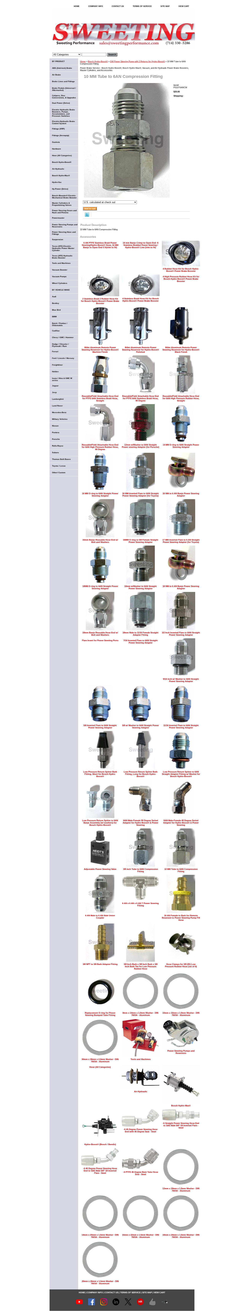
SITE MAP (165, 6)
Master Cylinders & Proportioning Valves (61, 204)
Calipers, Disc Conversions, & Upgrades (64, 96)
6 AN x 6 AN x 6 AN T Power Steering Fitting (140, 904)
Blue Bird (56, 310)
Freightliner (57, 365)
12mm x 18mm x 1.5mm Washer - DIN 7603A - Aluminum (180, 1189)
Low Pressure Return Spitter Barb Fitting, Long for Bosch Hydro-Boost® (140, 774)
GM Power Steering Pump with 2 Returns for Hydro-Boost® (137, 61)
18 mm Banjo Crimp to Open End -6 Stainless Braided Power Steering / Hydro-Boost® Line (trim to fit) (140, 245)
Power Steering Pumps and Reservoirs (181, 1052)
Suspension (57, 239)
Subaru (55, 452)
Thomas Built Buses (61, 459)
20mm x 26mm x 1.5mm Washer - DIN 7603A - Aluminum (100, 1282)
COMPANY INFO (95, 6)
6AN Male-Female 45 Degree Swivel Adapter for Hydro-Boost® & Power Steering (181, 822)
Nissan (55, 426)
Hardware (56, 149)
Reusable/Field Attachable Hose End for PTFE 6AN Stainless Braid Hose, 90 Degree (140, 398)
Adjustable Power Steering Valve (100, 869)
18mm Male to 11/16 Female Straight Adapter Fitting (140, 633)
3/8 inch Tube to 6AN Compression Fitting (140, 870)
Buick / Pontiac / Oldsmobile (59, 324)
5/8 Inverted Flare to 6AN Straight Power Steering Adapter (100, 726)
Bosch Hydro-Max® (181, 1105)
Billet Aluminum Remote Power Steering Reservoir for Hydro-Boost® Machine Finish (100, 349)
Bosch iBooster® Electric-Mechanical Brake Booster (64, 197)
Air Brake (56, 75)
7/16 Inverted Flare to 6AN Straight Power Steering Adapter (140, 641)
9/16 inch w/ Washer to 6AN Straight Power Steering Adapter (181, 680)
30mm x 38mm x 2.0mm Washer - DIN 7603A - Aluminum (100, 1060)
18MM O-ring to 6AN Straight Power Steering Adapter (100, 587)
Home (83, 61)
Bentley (55, 303)
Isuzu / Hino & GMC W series (62, 379)
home (76, 6)
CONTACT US (118, 6)
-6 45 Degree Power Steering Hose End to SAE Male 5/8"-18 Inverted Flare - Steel (100, 1170)
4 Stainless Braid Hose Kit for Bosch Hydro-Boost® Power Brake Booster (140, 299)
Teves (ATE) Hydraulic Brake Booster (62, 257)
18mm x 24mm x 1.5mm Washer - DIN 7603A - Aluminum (180, 1236)
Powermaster (58, 218)
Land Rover (57, 406)
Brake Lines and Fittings (63, 81)
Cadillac (56, 331)
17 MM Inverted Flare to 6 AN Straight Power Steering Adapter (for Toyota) (181, 541)
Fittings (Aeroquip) (60, 135)
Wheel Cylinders (59, 283)
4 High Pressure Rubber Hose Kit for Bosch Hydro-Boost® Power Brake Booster (181, 278)
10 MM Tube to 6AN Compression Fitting (181, 870)
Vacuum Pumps (59, 276)
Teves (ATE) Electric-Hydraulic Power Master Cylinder (63, 248)
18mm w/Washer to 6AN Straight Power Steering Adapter (140, 587)
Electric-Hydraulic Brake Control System (63, 122)
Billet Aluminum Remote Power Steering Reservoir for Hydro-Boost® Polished (140, 349)
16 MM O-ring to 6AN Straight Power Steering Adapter (100, 494)
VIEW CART (183, 6)
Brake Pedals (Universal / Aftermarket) (64, 89)
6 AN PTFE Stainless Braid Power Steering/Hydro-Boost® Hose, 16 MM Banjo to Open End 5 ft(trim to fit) (100, 245)
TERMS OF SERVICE (142, 6)
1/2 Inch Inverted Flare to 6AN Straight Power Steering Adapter (181, 633)
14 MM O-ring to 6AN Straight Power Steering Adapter (181, 446)
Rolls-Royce (57, 446)
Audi (54, 296)
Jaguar (55, 386)
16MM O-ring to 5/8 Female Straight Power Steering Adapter (140, 541)
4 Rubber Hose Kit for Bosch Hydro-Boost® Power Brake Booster (181, 270)
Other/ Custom (58, 472)
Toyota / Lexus (59, 466)
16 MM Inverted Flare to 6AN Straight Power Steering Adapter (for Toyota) (140, 494)
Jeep (54, 392)
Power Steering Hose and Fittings (64, 233)
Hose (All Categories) (100, 1067)
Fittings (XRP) (58, 129)
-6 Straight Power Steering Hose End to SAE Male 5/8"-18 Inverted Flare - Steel (181, 1125)
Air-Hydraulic (140, 1091)
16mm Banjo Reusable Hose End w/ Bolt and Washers (100, 541)
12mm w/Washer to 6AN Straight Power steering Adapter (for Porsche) (140, 446)
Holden (55, 372)
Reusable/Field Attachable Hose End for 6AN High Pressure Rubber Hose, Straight (181, 398)
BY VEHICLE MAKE (61, 290)
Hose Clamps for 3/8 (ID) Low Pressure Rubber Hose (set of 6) (181, 965)
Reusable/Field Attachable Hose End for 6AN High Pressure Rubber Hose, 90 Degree (100, 447)
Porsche (56, 439)
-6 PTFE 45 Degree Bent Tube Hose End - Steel (140, 1173)
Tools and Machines (141, 1059)
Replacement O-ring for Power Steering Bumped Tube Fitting (100, 1014)
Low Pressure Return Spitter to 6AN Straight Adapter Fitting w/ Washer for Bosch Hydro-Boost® (181, 774)
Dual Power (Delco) (61, 103)
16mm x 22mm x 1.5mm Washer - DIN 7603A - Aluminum (140, 1236)
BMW (54, 317)
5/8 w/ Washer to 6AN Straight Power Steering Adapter (140, 726)
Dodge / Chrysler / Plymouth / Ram (60, 345)
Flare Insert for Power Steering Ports (100, 640)
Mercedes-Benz (59, 412)
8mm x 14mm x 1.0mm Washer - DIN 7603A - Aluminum (140, 1014)
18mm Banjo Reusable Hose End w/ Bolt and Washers (100, 633)
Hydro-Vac (57, 182)
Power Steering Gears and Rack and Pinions (64, 211)
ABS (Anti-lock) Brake (62, 68)
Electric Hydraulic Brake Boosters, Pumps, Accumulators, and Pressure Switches (63, 113)
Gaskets (56, 142)
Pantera (55, 432)
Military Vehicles (59, 419)
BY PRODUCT (58, 61)
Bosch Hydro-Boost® (98, 61)
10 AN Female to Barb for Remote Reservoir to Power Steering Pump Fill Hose (181, 917)
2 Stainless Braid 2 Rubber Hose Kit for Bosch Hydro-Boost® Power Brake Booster (100, 301)
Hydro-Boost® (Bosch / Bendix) (100, 1144)
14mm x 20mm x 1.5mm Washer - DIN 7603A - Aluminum (100, 1236)
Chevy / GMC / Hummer (63, 337)
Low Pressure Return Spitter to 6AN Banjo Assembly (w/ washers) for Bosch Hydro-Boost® (100, 822)
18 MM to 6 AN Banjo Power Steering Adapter (181, 587)
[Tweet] (87, 216)
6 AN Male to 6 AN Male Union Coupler (100, 916)
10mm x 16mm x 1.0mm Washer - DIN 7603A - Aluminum (180, 1014)
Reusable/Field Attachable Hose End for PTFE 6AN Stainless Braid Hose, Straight (100, 398)
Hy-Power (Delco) (60, 189)
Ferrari (55, 351)
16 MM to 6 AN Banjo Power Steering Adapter (181, 494)
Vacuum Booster (59, 270)
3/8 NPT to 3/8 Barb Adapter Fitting (100, 964)
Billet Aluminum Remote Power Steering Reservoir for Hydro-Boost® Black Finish (180, 349)
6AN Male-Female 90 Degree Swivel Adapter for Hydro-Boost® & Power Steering (140, 822)
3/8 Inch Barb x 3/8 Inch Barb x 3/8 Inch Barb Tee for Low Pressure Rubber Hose (140, 966)
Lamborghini (58, 399)
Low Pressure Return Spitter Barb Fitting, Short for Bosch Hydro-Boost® (100, 774)
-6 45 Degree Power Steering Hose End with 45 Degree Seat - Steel (140, 1130)
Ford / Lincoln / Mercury (63, 358)
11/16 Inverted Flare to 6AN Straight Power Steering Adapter (181, 726)
